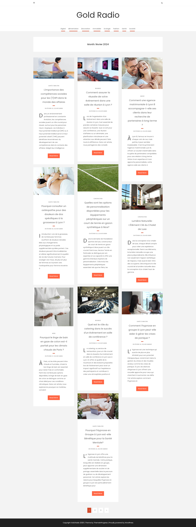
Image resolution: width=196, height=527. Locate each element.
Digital (63, 29)
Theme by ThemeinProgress (96, 523)
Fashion (116, 29)
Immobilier (97, 29)
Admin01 (149, 344)
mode (53, 333)
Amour (142, 96)
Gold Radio (98, 15)
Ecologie (107, 29)
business (98, 88)
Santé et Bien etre (53, 86)
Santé (124, 29)
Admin (61, 108)
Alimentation (73, 29)
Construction (98, 199)
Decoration (85, 29)
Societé (132, 29)
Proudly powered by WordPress (121, 523)
